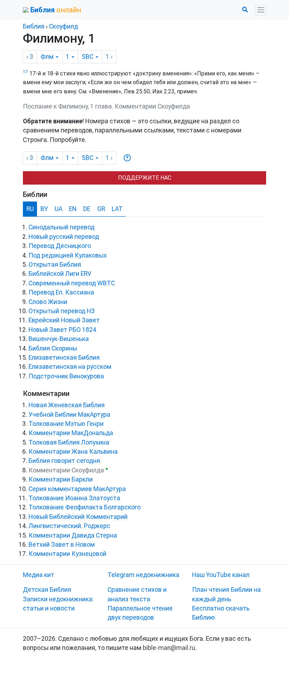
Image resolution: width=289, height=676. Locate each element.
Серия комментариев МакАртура (77, 488)
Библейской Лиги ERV (60, 273)
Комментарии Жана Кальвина (73, 451)
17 (25, 71)
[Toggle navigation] (260, 10)
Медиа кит (38, 574)
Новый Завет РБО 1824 (62, 329)
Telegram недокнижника (143, 574)
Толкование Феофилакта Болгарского (85, 507)
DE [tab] (86, 208)
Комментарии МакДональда (71, 432)
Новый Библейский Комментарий (78, 516)
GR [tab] (101, 208)
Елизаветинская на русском (70, 366)
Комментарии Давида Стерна (73, 535)
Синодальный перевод (61, 227)
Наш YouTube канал (221, 574)
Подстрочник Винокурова (66, 376)
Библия (33, 26)
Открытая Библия (55, 264)
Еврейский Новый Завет (64, 320)
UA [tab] (58, 208)
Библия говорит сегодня (64, 460)
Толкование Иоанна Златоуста (74, 498)
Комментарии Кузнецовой (67, 553)
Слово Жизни (48, 301)
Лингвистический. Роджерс (69, 525)
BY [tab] (44, 208)
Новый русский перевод (64, 236)
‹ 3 (29, 56)
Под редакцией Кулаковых (68, 255)
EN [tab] (72, 208)
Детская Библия (47, 589)
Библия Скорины (53, 348)
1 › (109, 56)
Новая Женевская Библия (67, 405)
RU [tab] (30, 208)
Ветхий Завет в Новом (62, 544)
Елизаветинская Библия (64, 357)
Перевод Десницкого (60, 245)
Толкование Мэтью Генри (66, 423)
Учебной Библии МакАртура (69, 414)
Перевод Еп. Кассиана (61, 292)
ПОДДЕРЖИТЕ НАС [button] (144, 177)
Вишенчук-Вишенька (59, 338)
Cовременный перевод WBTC (72, 283)
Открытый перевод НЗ (62, 311)
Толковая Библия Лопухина (69, 442)
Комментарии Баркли (61, 479)
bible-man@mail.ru (169, 647)
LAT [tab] (117, 208)
